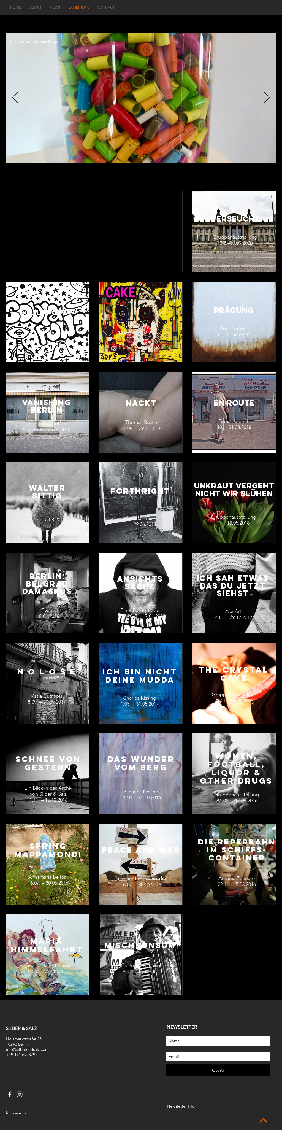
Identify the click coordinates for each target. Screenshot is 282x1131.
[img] (47, 231)
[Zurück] (15, 98)
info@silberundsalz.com (27, 1049)
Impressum (16, 1113)
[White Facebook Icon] (10, 1094)
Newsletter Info (181, 1106)
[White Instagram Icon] (19, 1094)
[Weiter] (267, 98)
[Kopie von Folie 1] (145, 156)
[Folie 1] (137, 156)
